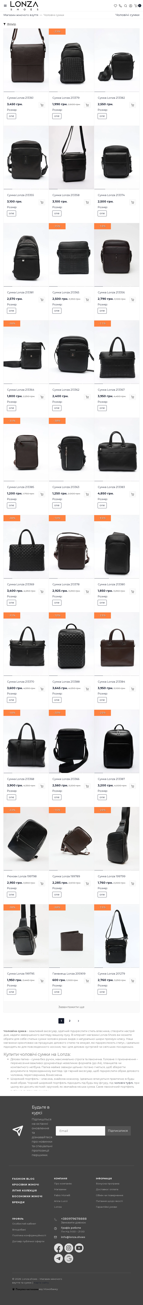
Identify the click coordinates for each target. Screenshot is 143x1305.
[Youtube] (79, 1247)
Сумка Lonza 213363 (65, 487)
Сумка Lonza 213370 (20, 681)
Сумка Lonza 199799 (111, 876)
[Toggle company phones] (120, 5)
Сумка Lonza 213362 (65, 389)
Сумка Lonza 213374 (111, 195)
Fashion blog (23, 1178)
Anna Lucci (60, 1201)
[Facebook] (58, 1247)
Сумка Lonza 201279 (111, 973)
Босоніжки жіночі (27, 1196)
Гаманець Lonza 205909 (68, 973)
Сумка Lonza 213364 (20, 389)
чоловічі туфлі (123, 1082)
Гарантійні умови (106, 1206)
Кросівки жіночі (25, 1184)
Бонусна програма (107, 1183)
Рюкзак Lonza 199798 (22, 876)
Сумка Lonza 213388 (66, 681)
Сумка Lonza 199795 (21, 973)
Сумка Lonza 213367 (111, 389)
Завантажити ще (71, 1007)
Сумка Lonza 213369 (20, 584)
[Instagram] (68, 1247)
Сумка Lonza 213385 (20, 487)
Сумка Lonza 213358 (66, 195)
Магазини (60, 1189)
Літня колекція (24, 1190)
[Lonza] (24, 5)
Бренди (18, 1202)
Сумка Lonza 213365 (65, 292)
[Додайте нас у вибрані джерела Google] (68, 1258)
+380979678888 (74, 1218)
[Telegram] (58, 1258)
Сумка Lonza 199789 (66, 876)
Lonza (58, 1206)
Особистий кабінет (24, 1223)
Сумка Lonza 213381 (20, 292)
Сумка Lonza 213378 (66, 584)
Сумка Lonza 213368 (20, 779)
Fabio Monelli (62, 1195)
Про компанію (63, 1183)
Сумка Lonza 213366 (65, 779)
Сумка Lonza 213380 (111, 584)
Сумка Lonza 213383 (111, 487)
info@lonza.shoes (73, 1237)
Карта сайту (41, 1282)
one (11, 116)
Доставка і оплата (107, 1189)
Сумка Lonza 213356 (111, 292)
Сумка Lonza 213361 (20, 97)
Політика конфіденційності (29, 1235)
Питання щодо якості (109, 1201)
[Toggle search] (125, 5)
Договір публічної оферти (28, 1241)
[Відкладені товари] (116, 5)
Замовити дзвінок (73, 1222)
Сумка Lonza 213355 (20, 195)
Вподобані (19, 1229)
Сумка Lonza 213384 (111, 681)
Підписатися (118, 1130)
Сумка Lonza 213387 (111, 779)
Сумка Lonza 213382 (111, 97)
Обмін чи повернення (109, 1195)
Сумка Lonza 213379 (66, 97)
